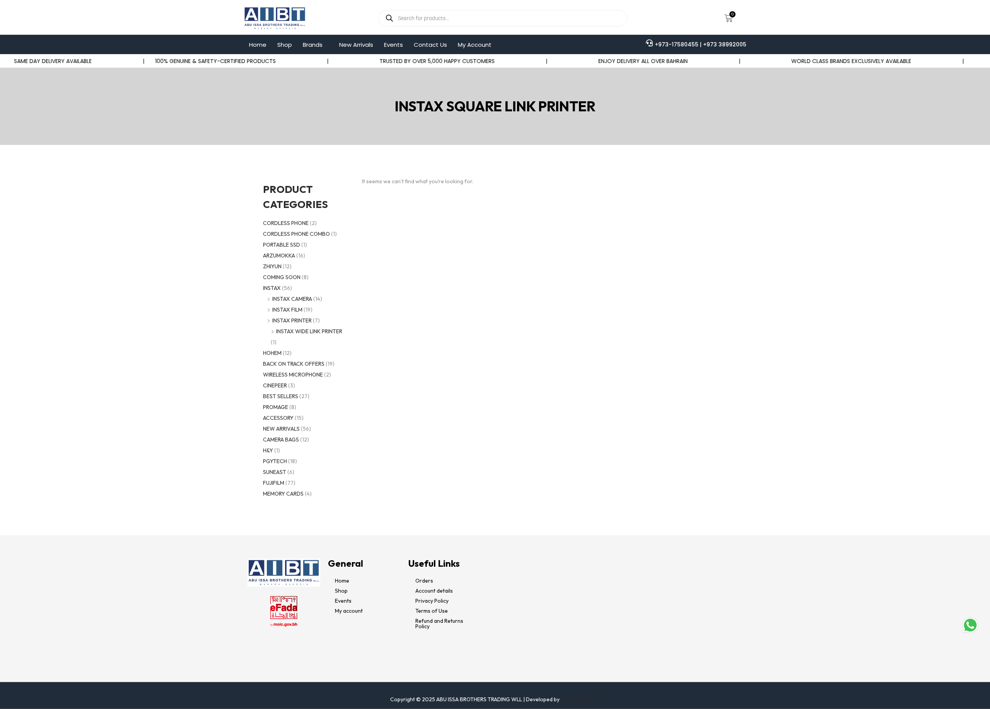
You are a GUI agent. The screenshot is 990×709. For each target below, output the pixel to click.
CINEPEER (275, 385)
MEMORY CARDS (283, 493)
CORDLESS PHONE (286, 223)
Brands (313, 45)
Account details (434, 590)
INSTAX (272, 288)
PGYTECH (275, 461)
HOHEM (272, 352)
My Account (475, 45)
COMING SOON (281, 277)
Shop (284, 45)
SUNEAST (274, 472)
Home (257, 45)
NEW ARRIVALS (281, 428)
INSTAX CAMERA (292, 298)
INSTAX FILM (287, 309)
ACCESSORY (278, 417)
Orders (424, 580)
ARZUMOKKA (279, 255)
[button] (315, 44)
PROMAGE (275, 407)
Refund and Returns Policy (439, 623)
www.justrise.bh (580, 699)
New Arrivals (356, 45)
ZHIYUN (272, 266)
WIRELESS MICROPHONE (293, 374)
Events (393, 45)
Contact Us (430, 45)
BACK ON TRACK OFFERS (293, 363)
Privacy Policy (432, 600)
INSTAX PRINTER (292, 320)
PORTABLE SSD (281, 244)
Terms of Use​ (431, 610)
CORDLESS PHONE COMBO (296, 233)
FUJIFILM (273, 482)
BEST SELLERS (280, 396)
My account (349, 610)
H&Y (268, 450)
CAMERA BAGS (281, 439)
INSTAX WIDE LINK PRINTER (309, 331)
